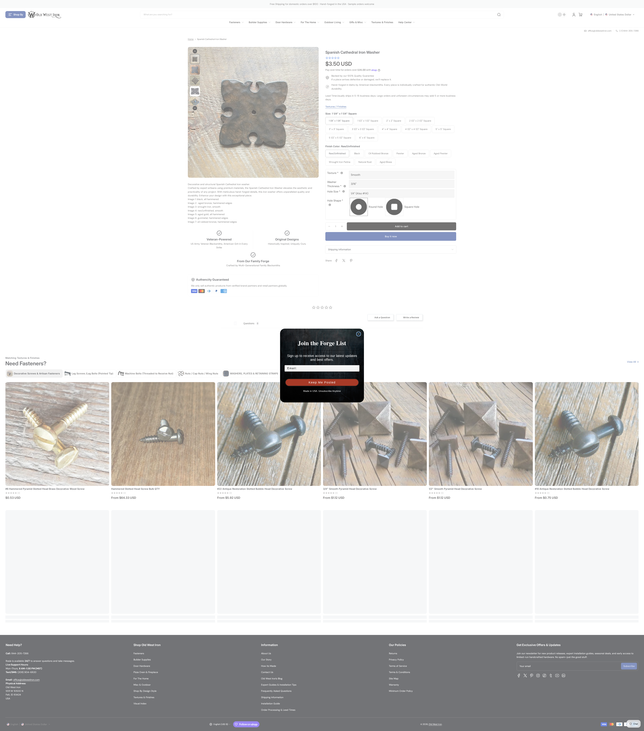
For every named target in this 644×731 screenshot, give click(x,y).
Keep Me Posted (322, 382)
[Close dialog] (359, 334)
